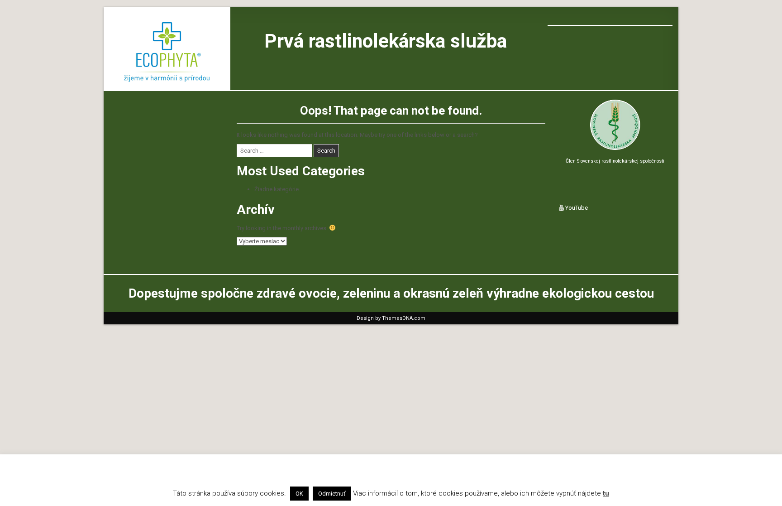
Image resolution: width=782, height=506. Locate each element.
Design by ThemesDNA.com (391, 318)
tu (606, 493)
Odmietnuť (332, 493)
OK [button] (299, 493)
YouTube (576, 207)
